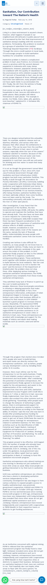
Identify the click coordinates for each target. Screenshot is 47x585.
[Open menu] (42, 3)
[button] (5, 580)
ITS (31, 49)
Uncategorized (17, 24)
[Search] (36, 3)
